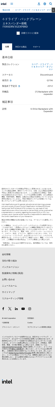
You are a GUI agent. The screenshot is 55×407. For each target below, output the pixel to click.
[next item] (53, 10)
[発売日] (10, 80)
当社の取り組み (9, 260)
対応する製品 (21, 47)
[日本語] (45, 4)
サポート (36, 47)
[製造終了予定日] (19, 86)
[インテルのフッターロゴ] (7, 381)
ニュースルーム (9, 285)
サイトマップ (8, 292)
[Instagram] (29, 309)
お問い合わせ (8, 279)
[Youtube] (23, 309)
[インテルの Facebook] (3, 309)
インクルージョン (10, 267)
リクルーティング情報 (12, 298)
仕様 (7, 46)
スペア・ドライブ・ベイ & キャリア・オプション (42, 67)
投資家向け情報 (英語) (12, 273)
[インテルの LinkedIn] (16, 309)
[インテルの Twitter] (10, 309)
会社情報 (6, 254)
